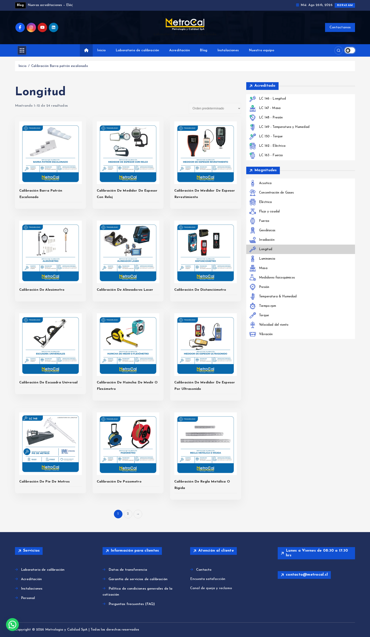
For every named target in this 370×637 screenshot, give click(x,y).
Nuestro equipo (261, 50)
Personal (28, 598)
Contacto (203, 570)
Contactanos (340, 27)
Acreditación (179, 50)
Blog (203, 50)
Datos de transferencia (128, 570)
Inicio (101, 50)
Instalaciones (228, 50)
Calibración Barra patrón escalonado (59, 66)
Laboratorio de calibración (137, 50)
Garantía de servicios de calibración (138, 579)
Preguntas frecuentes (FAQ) (132, 604)
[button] (12, 624)
